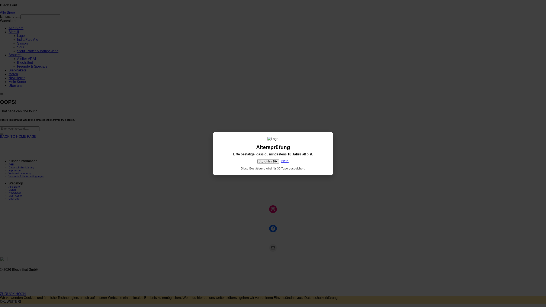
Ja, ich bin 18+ (268, 161)
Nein (285, 161)
